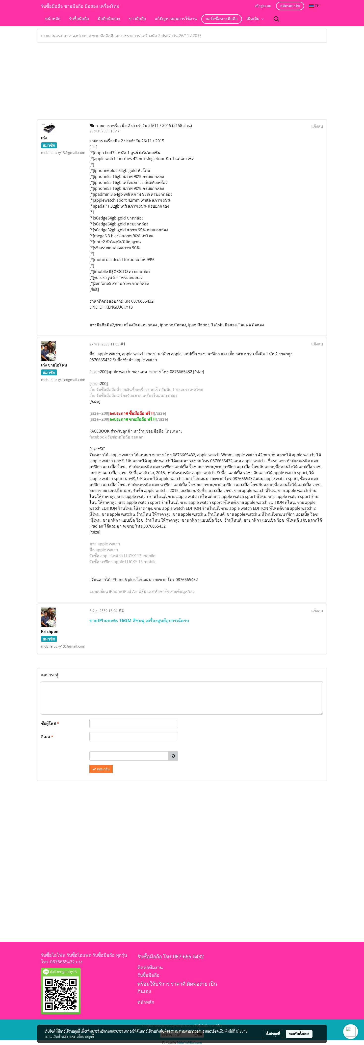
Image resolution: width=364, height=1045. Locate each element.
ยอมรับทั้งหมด (299, 1034)
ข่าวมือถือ (137, 19)
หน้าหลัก (52, 19)
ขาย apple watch (104, 544)
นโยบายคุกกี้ (85, 1036)
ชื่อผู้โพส (50, 723)
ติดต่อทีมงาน (150, 967)
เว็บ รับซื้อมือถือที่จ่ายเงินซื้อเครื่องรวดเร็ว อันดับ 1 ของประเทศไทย (146, 389)
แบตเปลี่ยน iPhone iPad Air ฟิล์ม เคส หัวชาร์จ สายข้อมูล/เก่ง (142, 591)
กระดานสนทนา (54, 35)
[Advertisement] (182, 81)
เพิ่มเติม (253, 19)
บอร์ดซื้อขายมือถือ (222, 19)
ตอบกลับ (103, 769)
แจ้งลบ (317, 126)
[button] (276, 19)
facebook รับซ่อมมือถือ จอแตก (116, 437)
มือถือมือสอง (109, 19)
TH (316, 6)
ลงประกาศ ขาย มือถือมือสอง (98, 35)
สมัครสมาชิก (290, 6)
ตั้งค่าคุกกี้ (273, 1034)
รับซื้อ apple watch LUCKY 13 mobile (122, 556)
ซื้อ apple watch (103, 550)
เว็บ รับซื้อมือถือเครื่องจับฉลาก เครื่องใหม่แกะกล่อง (133, 395)
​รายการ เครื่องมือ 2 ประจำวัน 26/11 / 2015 (164, 35)
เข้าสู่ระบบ (263, 6)
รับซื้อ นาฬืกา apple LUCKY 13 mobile (122, 561)
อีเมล (47, 736)
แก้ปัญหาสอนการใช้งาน (176, 19)
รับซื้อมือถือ (79, 19)
